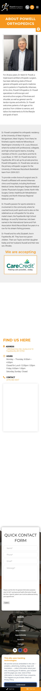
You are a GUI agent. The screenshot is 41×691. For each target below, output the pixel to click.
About (20, 626)
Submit (6, 603)
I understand (20, 685)
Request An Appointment (32, 7)
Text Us (32, 689)
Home (20, 622)
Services (20, 640)
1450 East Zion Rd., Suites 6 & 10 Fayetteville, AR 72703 (19, 350)
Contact (20, 644)
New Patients (21, 631)
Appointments (20, 635)
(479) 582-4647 (27, 7)
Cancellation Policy (11, 585)
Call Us (11, 689)
